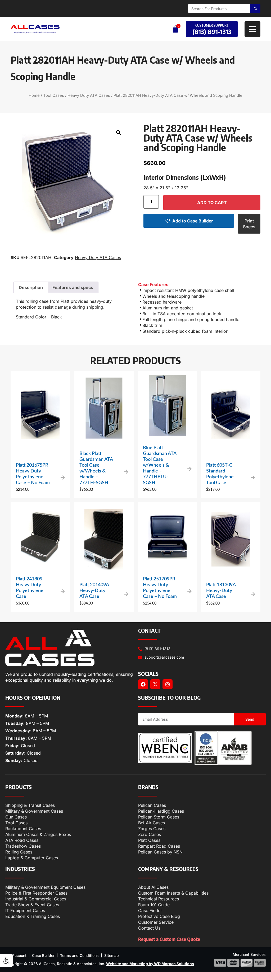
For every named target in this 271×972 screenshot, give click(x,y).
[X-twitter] (155, 684)
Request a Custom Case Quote (169, 939)
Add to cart (212, 202)
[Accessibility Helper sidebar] (6, 960)
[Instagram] (167, 684)
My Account (15, 955)
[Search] (255, 8)
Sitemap (111, 955)
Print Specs (249, 223)
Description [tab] (31, 287)
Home (34, 95)
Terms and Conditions (79, 955)
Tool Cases (53, 95)
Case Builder (43, 955)
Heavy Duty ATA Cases (88, 95)
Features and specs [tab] (72, 287)
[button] (118, 132)
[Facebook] (143, 684)
